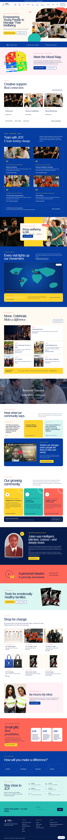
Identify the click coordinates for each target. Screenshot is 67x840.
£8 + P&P (13, 649)
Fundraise (26, 768)
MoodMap (24, 5)
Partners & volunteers (40, 827)
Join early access (51, 67)
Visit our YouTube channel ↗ (46, 461)
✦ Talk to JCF (61, 837)
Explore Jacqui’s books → (54, 575)
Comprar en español (21, 601)
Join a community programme (19, 201)
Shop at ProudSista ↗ (35, 703)
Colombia (48, 4)
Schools (37, 822)
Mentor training (39, 824)
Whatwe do (20, 5)
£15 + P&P (33, 649)
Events (53, 4)
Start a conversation (28, 236)
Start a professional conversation (53, 513)
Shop (57, 4)
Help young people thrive (13, 513)
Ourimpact (37, 5)
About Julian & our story (26, 822)
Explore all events (58, 320)
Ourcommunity (43, 5)
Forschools (33, 5)
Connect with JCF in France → (55, 297)
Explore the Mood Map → (40, 67)
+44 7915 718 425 (53, 826)
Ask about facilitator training (48, 172)
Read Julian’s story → (34, 558)
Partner (11, 768)
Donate (63, 4)
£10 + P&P (13, 676)
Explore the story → (54, 370)
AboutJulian (15, 5)
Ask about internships (48, 201)
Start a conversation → (56, 208)
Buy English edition (10, 601)
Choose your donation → (11, 744)
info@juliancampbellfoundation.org (56, 824)
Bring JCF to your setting (33, 513)
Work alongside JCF (56, 519)
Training (28, 4)
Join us (60, 809)
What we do (24, 824)
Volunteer (41, 768)
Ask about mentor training (19, 172)
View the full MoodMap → (12, 69)
